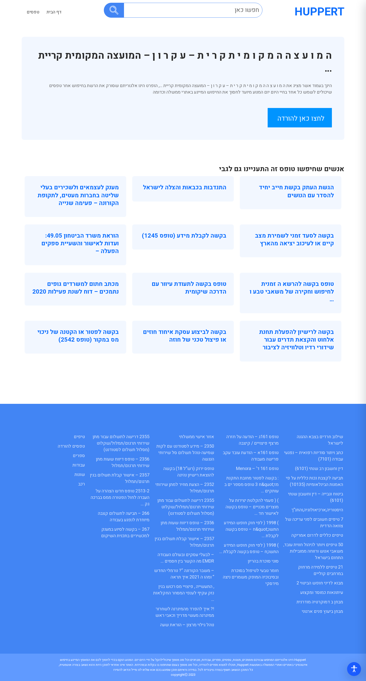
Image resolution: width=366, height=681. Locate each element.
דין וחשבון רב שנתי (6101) (319, 468)
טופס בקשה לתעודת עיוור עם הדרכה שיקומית (189, 288)
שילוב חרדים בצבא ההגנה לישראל (320, 440)
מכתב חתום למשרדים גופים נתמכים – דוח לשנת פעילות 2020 (75, 288)
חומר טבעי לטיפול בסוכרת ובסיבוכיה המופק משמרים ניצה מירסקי (251, 577)
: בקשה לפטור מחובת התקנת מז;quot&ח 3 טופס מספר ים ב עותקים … (251, 484)
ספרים (79, 455)
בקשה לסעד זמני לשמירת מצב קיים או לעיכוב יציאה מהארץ (294, 239)
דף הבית (54, 12)
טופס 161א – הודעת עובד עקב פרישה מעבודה (251, 456)
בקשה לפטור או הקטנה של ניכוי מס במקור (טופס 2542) (78, 336)
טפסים (33, 12)
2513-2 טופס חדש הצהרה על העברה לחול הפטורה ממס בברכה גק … (120, 497)
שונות (79, 474)
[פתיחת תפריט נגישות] (354, 669)
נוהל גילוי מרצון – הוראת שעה (187, 625)
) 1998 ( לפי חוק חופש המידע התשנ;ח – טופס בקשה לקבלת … (249, 548)
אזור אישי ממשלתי (196, 436)
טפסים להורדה (71, 446)
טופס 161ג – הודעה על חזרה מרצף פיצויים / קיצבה (252, 440)
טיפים (79, 436)
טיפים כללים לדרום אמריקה (317, 535)
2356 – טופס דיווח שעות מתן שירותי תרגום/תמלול (187, 526)
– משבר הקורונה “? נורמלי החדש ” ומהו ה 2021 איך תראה (184, 573)
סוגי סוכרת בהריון (263, 561)
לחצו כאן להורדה (300, 118)
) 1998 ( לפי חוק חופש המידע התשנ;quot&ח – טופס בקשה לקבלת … (251, 529)
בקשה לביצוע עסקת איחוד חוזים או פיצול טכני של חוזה (184, 336)
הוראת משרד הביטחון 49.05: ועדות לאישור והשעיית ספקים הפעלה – (80, 243)
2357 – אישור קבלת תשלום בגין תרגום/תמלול (184, 542)
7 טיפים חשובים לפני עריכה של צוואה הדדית (314, 522)
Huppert (319, 12)
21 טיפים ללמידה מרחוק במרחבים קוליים (320, 570)
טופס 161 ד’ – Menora (257, 468)
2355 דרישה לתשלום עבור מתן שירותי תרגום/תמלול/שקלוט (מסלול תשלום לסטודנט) (185, 507)
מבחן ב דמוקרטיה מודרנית (320, 602)
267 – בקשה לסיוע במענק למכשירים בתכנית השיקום (125, 532)
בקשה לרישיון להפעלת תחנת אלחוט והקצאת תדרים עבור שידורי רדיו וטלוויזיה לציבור (296, 340)
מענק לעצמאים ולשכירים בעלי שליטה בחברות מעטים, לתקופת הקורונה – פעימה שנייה (78, 195)
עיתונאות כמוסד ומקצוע (321, 592)
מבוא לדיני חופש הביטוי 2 (320, 583)
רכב (81, 484)
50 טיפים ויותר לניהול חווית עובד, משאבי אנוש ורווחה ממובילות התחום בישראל (313, 551)
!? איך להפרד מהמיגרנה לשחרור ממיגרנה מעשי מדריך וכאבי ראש (184, 612)
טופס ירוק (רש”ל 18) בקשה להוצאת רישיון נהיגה (188, 471)
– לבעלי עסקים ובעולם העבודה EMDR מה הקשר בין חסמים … (186, 558)
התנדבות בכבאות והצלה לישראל (184, 187)
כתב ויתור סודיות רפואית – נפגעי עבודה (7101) (313, 456)
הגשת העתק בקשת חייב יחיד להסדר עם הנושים (296, 191)
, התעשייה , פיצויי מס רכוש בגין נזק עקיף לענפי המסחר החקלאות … (183, 593)
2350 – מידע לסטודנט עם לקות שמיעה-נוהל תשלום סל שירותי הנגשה (185, 453)
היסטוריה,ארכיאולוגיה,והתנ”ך (317, 510)
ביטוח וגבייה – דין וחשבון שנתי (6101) (315, 497)
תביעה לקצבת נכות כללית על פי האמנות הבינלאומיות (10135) (314, 481)
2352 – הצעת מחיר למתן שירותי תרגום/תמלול (184, 487)
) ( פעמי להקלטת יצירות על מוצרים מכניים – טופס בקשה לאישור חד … (252, 507)
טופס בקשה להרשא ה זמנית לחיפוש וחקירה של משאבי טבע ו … (292, 292)
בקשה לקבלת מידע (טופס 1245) (184, 235)
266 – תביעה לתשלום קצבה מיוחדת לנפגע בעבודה (123, 516)
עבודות (78, 465)
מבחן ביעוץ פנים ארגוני (322, 611)
